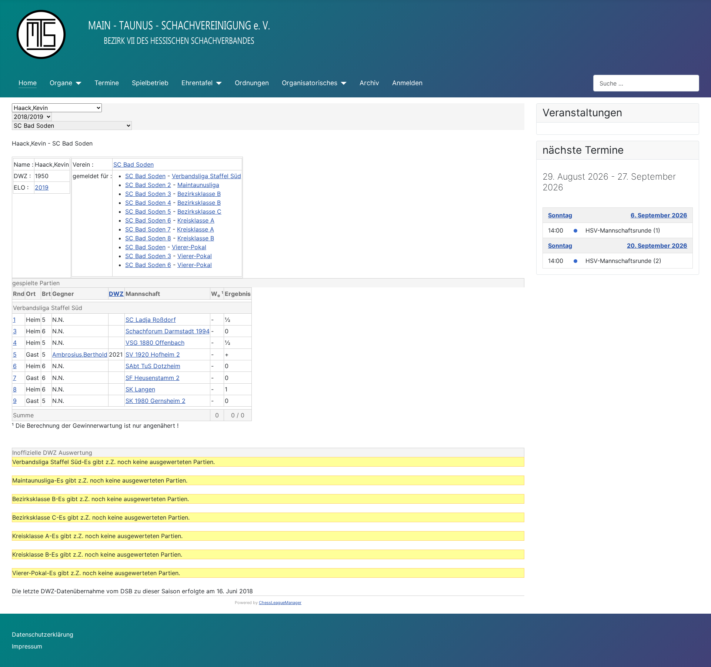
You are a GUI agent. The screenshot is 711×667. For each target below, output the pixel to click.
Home (28, 83)
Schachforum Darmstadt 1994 (168, 331)
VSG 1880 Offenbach (155, 342)
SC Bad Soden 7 (148, 229)
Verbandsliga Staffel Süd (206, 176)
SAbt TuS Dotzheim (153, 366)
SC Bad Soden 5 (148, 211)
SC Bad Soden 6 (148, 220)
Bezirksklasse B (199, 193)
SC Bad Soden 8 (148, 238)
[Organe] (76, 83)
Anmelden (407, 83)
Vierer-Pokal (189, 247)
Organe (61, 83)
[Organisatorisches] (342, 83)
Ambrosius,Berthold (79, 354)
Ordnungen (252, 83)
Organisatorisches (309, 83)
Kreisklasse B (195, 238)
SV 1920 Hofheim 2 (153, 354)
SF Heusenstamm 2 (153, 377)
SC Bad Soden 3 (148, 193)
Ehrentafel (197, 83)
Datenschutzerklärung (42, 634)
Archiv (369, 83)
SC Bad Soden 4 (148, 202)
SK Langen (140, 389)
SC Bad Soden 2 (148, 185)
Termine (106, 83)
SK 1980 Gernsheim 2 (156, 400)
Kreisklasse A (195, 220)
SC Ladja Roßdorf (151, 319)
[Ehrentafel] (217, 83)
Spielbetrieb (150, 83)
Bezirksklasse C (199, 211)
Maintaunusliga (198, 185)
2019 (42, 187)
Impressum (27, 646)
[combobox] (646, 83)
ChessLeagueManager (280, 602)
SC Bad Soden (133, 164)
